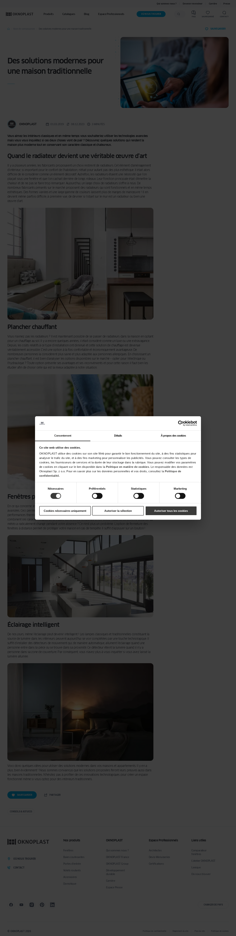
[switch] (97, 496)
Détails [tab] (118, 435)
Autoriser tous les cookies (171, 510)
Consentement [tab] (62, 435)
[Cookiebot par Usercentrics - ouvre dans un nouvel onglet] (181, 423)
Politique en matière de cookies (127, 466)
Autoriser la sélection (118, 510)
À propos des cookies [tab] (173, 435)
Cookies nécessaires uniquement (65, 510)
